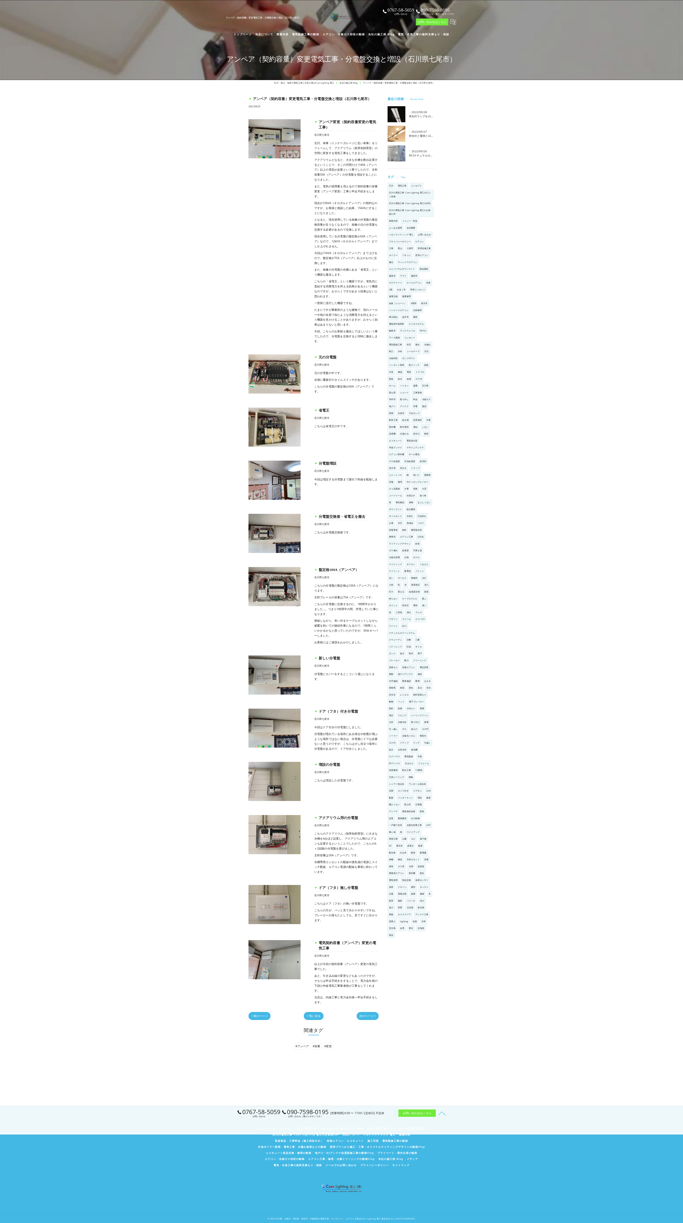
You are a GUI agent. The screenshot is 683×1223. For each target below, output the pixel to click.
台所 (391, 722)
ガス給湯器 (394, 461)
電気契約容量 (408, 811)
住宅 (409, 344)
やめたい (411, 708)
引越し (427, 742)
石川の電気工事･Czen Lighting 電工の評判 (409, 203)
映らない (393, 598)
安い (391, 577)
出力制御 (415, 818)
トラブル (419, 371)
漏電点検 (393, 296)
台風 (391, 893)
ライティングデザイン (400, 543)
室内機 (392, 426)
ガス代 (392, 742)
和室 (400, 907)
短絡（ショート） (397, 303)
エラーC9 (420, 619)
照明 (391, 413)
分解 (409, 639)
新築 (426, 591)
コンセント (409, 337)
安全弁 (392, 694)
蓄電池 (407, 571)
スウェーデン (395, 639)
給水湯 (405, 419)
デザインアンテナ (415, 447)
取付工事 (406, 770)
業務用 (427, 474)
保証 (391, 715)
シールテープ (413, 351)
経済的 (423, 461)
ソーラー (393, 735)
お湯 (391, 522)
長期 (422, 708)
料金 (415, 399)
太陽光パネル (408, 735)
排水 (429, 687)
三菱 (417, 639)
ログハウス (394, 756)
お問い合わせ (424, 234)
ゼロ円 (425, 729)
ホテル (416, 557)
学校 (420, 756)
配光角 (392, 852)
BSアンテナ (394, 763)
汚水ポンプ (414, 413)
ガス (404, 729)
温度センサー (421, 880)
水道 (391, 371)
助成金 (410, 522)
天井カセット (413, 859)
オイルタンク (395, 516)
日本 (424, 921)
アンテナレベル (407, 330)
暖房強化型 (416, 529)
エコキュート (395, 440)
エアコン (419, 241)
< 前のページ (259, 1016)
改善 (417, 543)
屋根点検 (402, 893)
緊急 (391, 378)
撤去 (391, 262)
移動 (411, 777)
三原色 (399, 612)
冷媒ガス (426, 399)
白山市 (403, 852)
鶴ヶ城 (392, 832)
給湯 (409, 378)
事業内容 (393, 220)
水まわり (409, 763)
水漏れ (427, 344)
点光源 (410, 907)
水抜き (410, 516)
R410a (423, 330)
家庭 (428, 797)
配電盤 (423, 852)
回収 (391, 887)
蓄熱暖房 (402, 818)
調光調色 (424, 268)
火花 (424, 488)
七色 (391, 584)
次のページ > (367, 1016)
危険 (415, 488)
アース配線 (394, 337)
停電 (415, 406)
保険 (411, 502)
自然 (415, 921)
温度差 (421, 866)
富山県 (392, 392)
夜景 (391, 900)
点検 (406, 557)
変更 (422, 811)
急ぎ (402, 653)
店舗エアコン (408, 667)
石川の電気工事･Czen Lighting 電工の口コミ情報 (409, 194)
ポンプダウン (408, 358)
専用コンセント (417, 289)
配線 (391, 797)
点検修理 (417, 310)
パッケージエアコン (399, 310)
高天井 (399, 845)
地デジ (392, 406)
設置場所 (417, 419)
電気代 (423, 735)
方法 (426, 351)
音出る (403, 468)
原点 (420, 687)
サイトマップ (400, 1165)
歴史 (411, 687)
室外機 (412, 873)
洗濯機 (392, 433)
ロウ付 (418, 378)
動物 (391, 701)
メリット (419, 571)
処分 (391, 749)
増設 (420, 797)
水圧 (400, 522)
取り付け (415, 722)
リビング (402, 715)
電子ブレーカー (416, 701)
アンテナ (404, 406)
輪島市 (392, 330)
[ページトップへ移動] (442, 1113)
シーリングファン (419, 715)
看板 (391, 914)
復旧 (424, 406)
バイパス (411, 900)
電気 (409, 371)
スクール (406, 619)
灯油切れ (422, 516)
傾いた (416, 474)
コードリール (395, 495)
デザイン (393, 619)
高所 (413, 887)
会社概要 (411, 227)
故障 (413, 893)
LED (424, 577)
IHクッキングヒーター (417, 481)
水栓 (400, 351)
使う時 (423, 495)
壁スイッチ (414, 365)
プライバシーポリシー (400, 241)
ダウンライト (395, 509)
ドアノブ (404, 742)
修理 (400, 481)
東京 (411, 928)
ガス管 (401, 866)
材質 (402, 687)
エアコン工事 (406, 536)
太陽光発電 (394, 557)
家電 (426, 722)
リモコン (406, 255)
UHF (428, 825)
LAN (428, 790)
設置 (391, 818)
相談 (420, 674)
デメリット (394, 571)
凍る (409, 612)
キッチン (424, 887)
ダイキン (411, 564)
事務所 (414, 577)
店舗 (391, 481)
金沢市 (405, 316)
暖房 (417, 680)
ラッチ (416, 742)
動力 (406, 660)
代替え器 (417, 550)
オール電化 (414, 454)
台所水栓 (402, 749)
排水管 (392, 468)
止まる (427, 680)
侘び (422, 900)
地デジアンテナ (405, 674)
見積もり (393, 667)
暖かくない (394, 804)
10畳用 (418, 770)
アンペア (393, 811)
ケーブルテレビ (409, 598)
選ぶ (424, 598)
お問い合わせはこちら (432, 22)
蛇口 (391, 351)
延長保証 (415, 584)
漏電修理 (406, 296)
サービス (402, 577)
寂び (391, 907)
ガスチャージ (395, 282)
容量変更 (393, 529)
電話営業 (424, 667)
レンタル (404, 694)
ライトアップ (413, 832)
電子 (420, 653)
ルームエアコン (414, 282)
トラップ (415, 468)
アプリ (403, 275)
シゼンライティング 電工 (401, 234)
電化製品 (400, 502)
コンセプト (416, 185)
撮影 (400, 900)
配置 (420, 845)
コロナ (421, 522)
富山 (400, 248)
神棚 (391, 859)
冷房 (411, 866)
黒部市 (414, 275)
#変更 (328, 1046)
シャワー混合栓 (396, 784)
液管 (391, 866)
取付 (411, 653)
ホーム (392, 385)
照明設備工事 (424, 248)
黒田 (415, 316)
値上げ (414, 729)
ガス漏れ (393, 550)
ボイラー (393, 255)
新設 (422, 873)
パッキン (404, 385)
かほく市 (401, 289)
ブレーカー (394, 660)
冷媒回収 (393, 358)
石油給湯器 (409, 461)
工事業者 (417, 392)
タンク (392, 653)
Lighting (404, 921)
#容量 (316, 1046)
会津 (402, 928)
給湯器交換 (414, 591)
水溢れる (404, 433)
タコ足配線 (394, 488)
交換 (428, 282)
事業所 (392, 536)
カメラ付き (403, 790)
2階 (390, 289)
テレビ (418, 612)
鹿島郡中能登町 (396, 323)
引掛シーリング (396, 777)
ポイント (393, 605)
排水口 (416, 433)
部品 (391, 935)
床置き (410, 845)
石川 (391, 185)
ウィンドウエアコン (407, 262)
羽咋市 (392, 399)
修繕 (422, 893)
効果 (400, 708)
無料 (404, 529)
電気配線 (408, 756)
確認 (400, 371)
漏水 (417, 344)
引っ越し (393, 729)
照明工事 (393, 838)
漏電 (415, 385)
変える (401, 591)
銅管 (426, 433)
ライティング (395, 564)
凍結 (415, 426)
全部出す (411, 495)
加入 (426, 584)
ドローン (402, 887)
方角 (428, 419)
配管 (413, 852)
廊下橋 (423, 838)
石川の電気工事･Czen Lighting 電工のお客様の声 (409, 212)
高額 (391, 674)
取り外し (404, 399)
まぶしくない (424, 502)
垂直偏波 (406, 680)
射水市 (424, 303)
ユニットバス (395, 474)
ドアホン (417, 790)
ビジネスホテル (416, 323)
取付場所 (404, 426)
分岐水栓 (402, 722)
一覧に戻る (313, 1016)
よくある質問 (395, 227)
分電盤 (418, 804)
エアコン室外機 (396, 454)
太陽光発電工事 (414, 825)
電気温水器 (412, 440)
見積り (392, 921)
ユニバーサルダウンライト (402, 268)
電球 (415, 605)
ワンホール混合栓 (417, 784)
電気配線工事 (395, 344)
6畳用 (414, 303)
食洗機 (414, 749)
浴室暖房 (393, 770)
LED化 (421, 536)
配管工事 (393, 419)
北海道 (421, 928)
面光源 (421, 907)
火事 (406, 488)
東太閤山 (393, 316)
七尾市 (410, 248)
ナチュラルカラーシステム (402, 632)
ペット (401, 701)
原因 (426, 365)
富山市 (407, 804)
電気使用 (393, 880)
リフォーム (423, 763)
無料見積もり (419, 694)
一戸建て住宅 (395, 825)
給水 (400, 378)
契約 (391, 708)
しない (425, 426)
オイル (418, 646)
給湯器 (405, 550)
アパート (393, 626)
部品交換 (406, 880)
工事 (391, 248)
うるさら (424, 564)
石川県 (425, 385)
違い (424, 605)
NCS (404, 626)
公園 (404, 838)
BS (390, 845)
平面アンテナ (395, 447)
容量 (426, 859)
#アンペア (302, 1046)
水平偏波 (393, 680)
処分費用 (411, 509)
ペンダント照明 (396, 365)
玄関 (391, 790)
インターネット (405, 797)
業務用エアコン (396, 873)
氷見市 (401, 413)
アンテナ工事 (421, 914)
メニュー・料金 (409, 220)
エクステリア (404, 914)
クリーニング (419, 660)
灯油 (409, 646)
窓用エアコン (421, 255)
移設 (400, 859)
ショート (404, 392)
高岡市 (392, 275)
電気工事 (402, 185)
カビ (413, 838)
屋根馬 (392, 687)
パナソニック (395, 646)
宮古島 (392, 928)
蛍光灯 (405, 605)
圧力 (391, 591)
